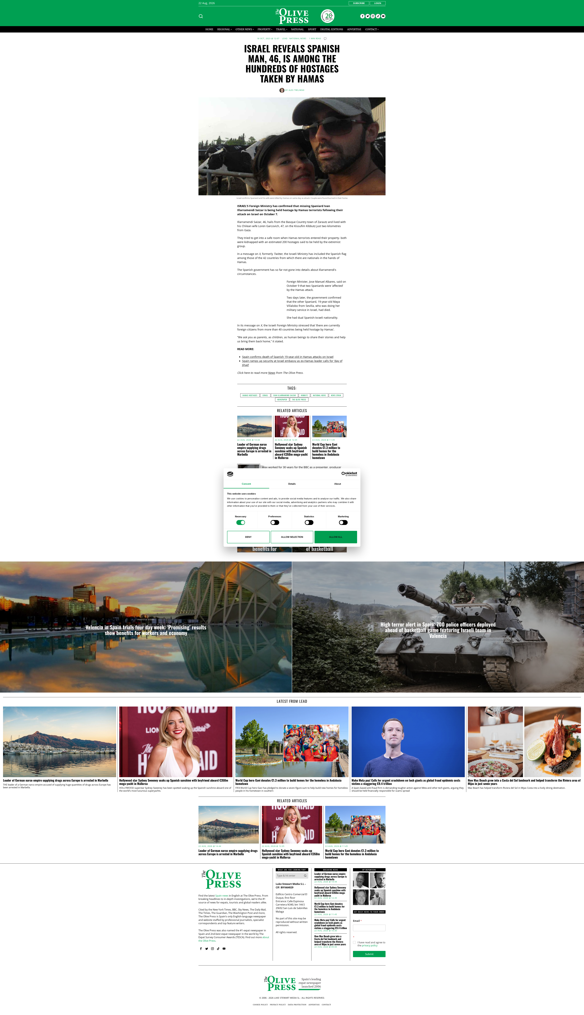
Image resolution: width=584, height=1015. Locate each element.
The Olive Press (299, 399)
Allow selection (292, 537)
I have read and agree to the (371, 944)
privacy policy (369, 945)
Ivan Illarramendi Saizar (284, 395)
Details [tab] (292, 484)
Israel (265, 395)
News (271, 373)
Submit (369, 954)
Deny (248, 537)
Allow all (335, 537)
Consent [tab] (246, 484)
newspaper (282, 399)
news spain (336, 395)
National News (297, 38)
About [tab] (337, 484)
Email (357, 920)
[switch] (275, 522)
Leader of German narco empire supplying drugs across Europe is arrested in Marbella (254, 449)
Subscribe (359, 3)
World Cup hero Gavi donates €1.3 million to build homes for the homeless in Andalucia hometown (326, 451)
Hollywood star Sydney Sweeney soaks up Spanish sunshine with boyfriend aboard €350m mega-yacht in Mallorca (291, 451)
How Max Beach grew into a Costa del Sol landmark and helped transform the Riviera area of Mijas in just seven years (524, 782)
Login (377, 3)
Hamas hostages (250, 395)
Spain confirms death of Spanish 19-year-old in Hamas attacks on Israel (288, 357)
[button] (305, 876)
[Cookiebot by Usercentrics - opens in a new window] (343, 474)
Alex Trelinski (296, 90)
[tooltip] (362, 16)
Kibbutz (304, 395)
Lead (284, 38)
